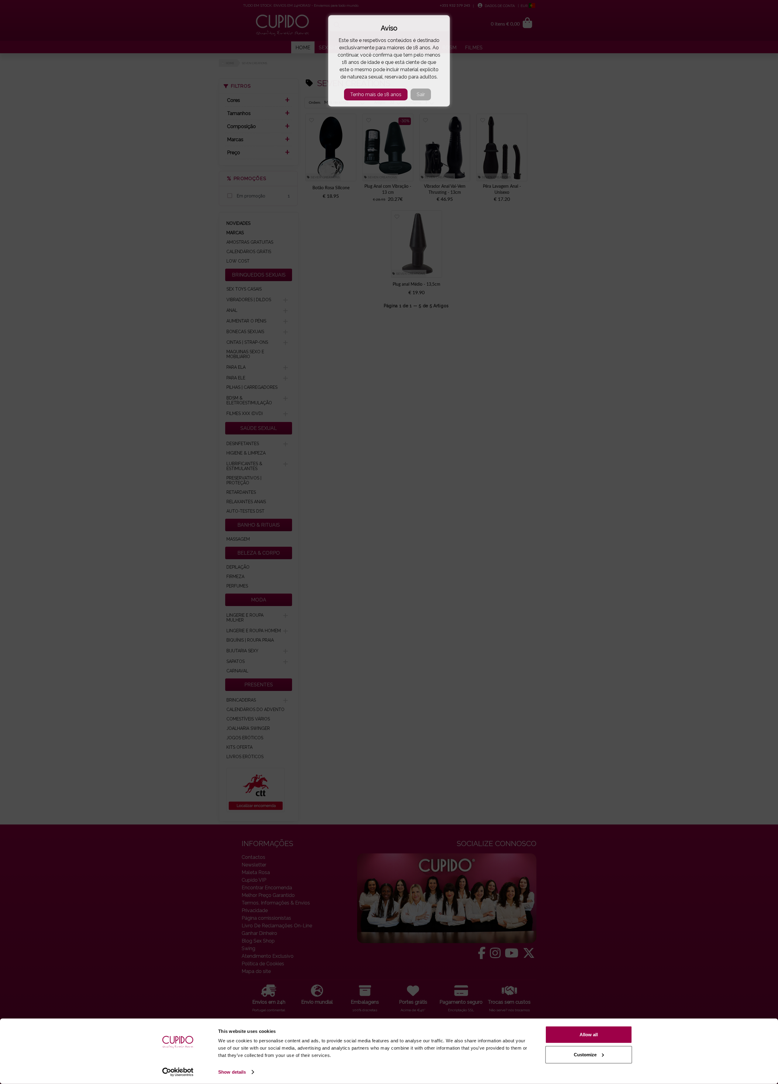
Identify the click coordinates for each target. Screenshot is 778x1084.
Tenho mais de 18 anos (375, 94)
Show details (232, 1072)
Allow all (589, 1034)
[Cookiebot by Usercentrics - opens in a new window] (178, 1072)
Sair (421, 94)
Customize (585, 1054)
